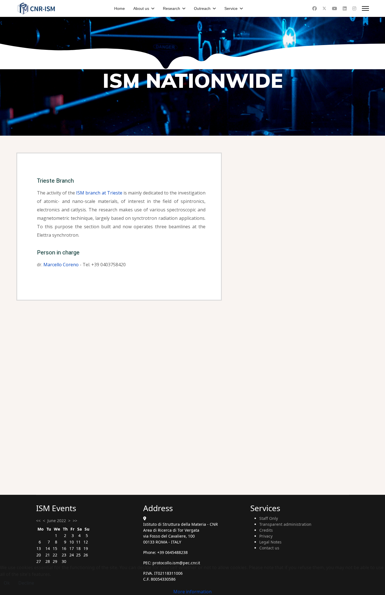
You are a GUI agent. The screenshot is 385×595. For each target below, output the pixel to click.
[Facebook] (314, 8)
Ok (7, 583)
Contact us (269, 548)
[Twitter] (324, 8)
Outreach (202, 8)
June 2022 (56, 520)
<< (38, 520)
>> (75, 520)
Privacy (266, 536)
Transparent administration (285, 524)
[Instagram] (354, 8)
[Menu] (365, 8)
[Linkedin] (345, 8)
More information (192, 592)
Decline (26, 583)
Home (119, 8)
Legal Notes (270, 542)
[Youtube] (334, 8)
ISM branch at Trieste (99, 193)
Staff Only (268, 518)
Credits (266, 530)
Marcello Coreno (61, 264)
